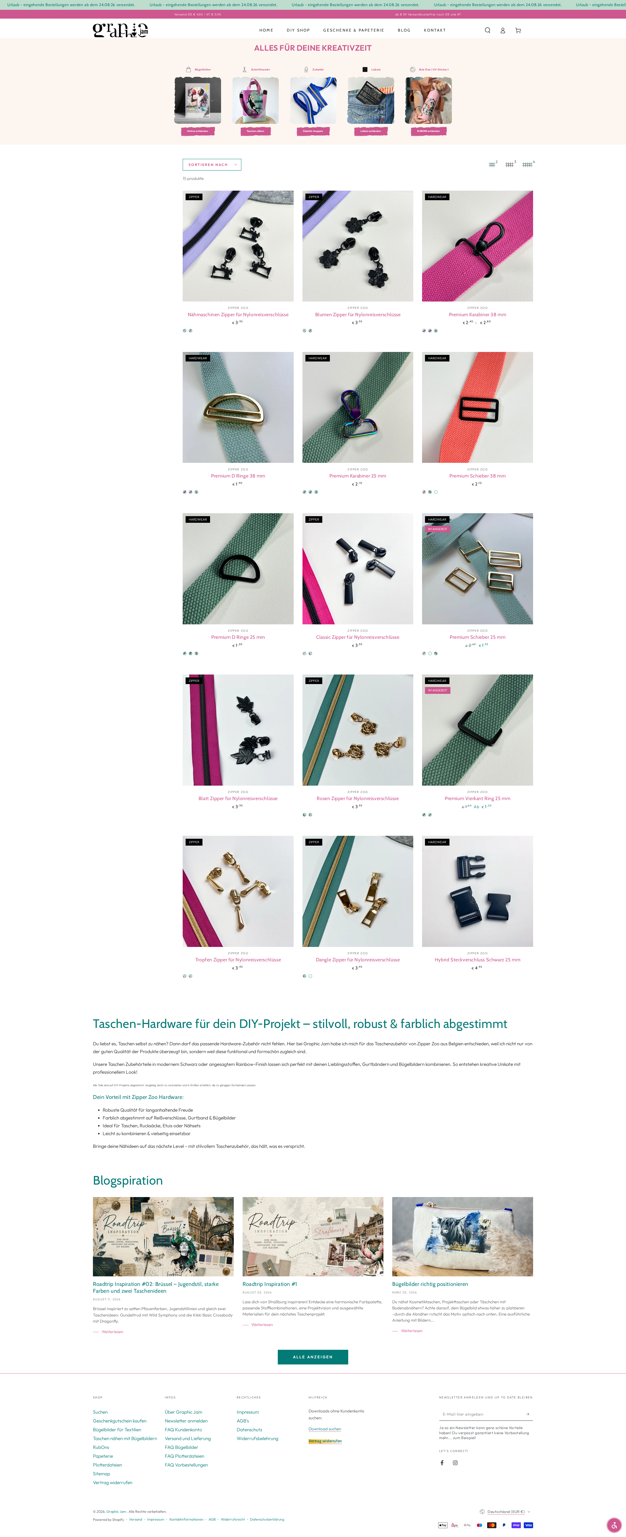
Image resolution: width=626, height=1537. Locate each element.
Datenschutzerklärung (267, 1519)
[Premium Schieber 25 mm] (477, 568)
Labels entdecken (370, 131)
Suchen (100, 1412)
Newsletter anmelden (186, 1421)
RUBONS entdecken (428, 131)
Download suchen (325, 1428)
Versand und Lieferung (188, 1438)
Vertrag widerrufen (112, 1482)
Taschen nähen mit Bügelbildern (125, 1438)
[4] (527, 165)
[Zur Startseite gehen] (120, 30)
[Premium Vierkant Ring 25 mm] (477, 730)
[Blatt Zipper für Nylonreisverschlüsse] (238, 730)
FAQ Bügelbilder (181, 1447)
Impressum (248, 1412)
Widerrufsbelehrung (257, 1438)
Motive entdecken (197, 131)
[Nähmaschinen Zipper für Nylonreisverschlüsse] (238, 246)
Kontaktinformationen (186, 1519)
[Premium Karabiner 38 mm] (477, 246)
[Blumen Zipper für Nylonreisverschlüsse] (358, 246)
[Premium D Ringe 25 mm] (238, 568)
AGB (212, 1519)
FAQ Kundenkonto (183, 1429)
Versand (135, 1519)
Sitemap (101, 1474)
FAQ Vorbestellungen (186, 1465)
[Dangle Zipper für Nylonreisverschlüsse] (358, 891)
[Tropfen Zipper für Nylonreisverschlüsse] (238, 891)
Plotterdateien (107, 1465)
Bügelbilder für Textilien (117, 1429)
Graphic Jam (116, 1511)
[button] (487, 30)
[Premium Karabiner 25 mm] (358, 407)
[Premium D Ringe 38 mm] (238, 407)
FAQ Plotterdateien (184, 1456)
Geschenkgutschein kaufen (119, 1421)
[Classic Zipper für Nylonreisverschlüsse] (358, 568)
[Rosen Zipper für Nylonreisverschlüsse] (358, 730)
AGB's (243, 1421)
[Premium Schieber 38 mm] (477, 407)
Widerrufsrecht (233, 1519)
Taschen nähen (255, 131)
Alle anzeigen (313, 1356)
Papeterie (103, 1456)
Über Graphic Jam (183, 1412)
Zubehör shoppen (313, 131)
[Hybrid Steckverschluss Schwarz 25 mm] (477, 891)
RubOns (101, 1447)
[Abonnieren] (529, 1414)
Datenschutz (249, 1429)
